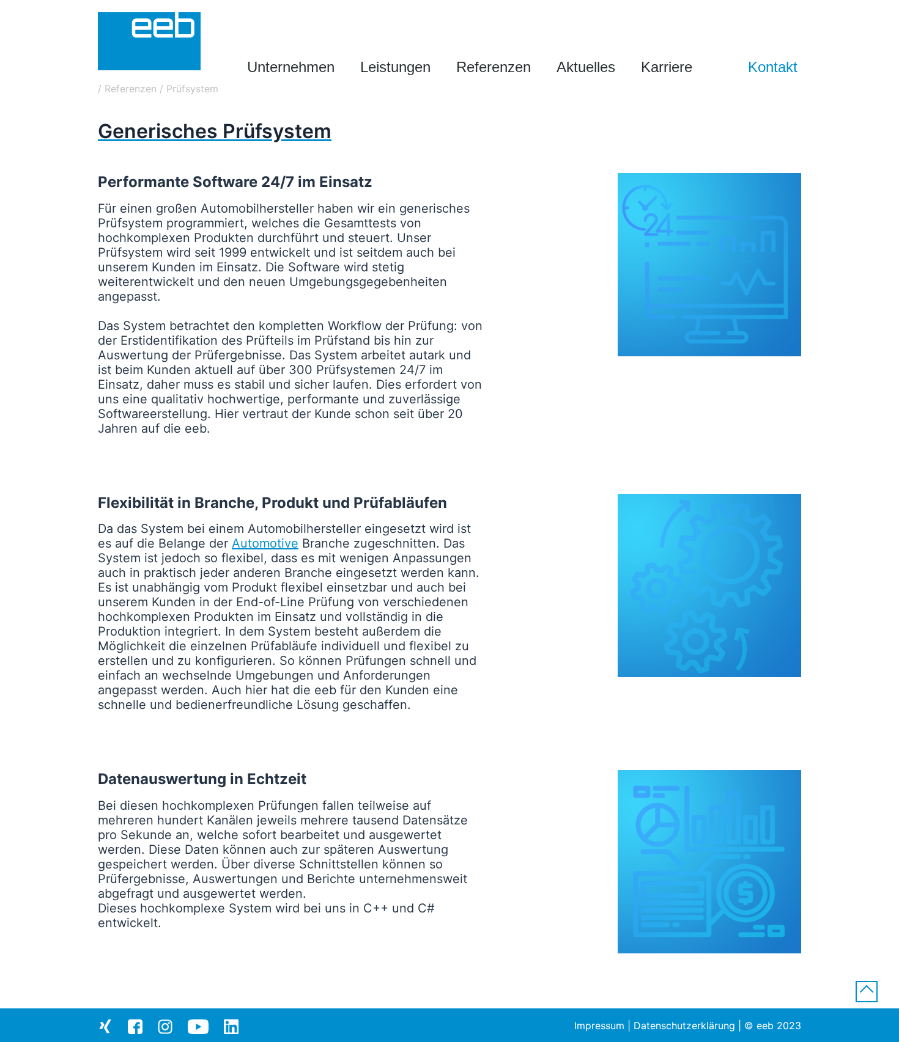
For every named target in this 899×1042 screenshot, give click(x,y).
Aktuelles (586, 67)
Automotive (265, 543)
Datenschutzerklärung (684, 1025)
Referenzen (493, 67)
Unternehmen (291, 67)
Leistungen (395, 67)
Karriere (666, 67)
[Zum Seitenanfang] (866, 993)
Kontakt (772, 67)
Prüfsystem (192, 89)
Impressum (599, 1025)
